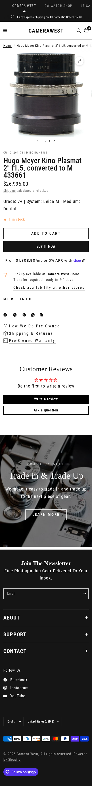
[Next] (54, 141)
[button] (46, 514)
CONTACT (15, 651)
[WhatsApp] (33, 315)
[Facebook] (6, 315)
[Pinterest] (25, 315)
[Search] (78, 31)
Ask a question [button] (46, 410)
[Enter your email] (84, 593)
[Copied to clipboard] (42, 315)
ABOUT (11, 618)
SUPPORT (14, 634)
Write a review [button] (46, 399)
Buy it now (46, 246)
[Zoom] (79, 61)
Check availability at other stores (49, 288)
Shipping (9, 191)
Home (7, 46)
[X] (15, 315)
